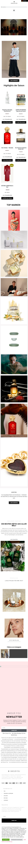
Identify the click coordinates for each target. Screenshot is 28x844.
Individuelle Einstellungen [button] (16, 839)
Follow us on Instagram (14, 647)
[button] (14, 10)
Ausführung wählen (7, 198)
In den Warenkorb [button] (7, 122)
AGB (25, 839)
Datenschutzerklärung (7, 841)
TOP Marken (13, 205)
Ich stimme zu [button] (6, 839)
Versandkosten (8, 119)
